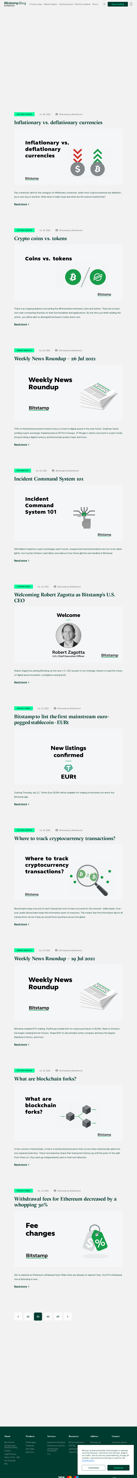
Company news (23, 587)
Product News (23, 708)
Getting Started (24, 114)
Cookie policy (88, 1460)
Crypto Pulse (74, 1452)
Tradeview (30, 1446)
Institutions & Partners (56, 1442)
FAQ (6, 1464)
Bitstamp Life (22, 471)
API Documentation (76, 1442)
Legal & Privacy (10, 1454)
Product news (36, 4)
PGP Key (72, 1446)
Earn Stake (30, 1449)
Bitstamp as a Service (56, 1446)
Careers (7, 1451)
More (94, 4)
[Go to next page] (68, 1317)
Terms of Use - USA (12, 1457)
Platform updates (83, 4)
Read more (20, 204)
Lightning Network (76, 1449)
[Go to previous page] (18, 1317)
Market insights (50, 4)
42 (28, 1316)
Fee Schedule (10, 1461)
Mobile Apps (31, 1442)
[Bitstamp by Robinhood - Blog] (11, 4)
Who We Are (9, 1442)
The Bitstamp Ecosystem (52, 1450)
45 (57, 1316)
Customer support (119, 1442)
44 (47, 1316)
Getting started (66, 4)
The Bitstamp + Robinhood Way (10, 1447)
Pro (48, 1454)
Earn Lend (30, 1452)
